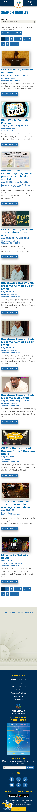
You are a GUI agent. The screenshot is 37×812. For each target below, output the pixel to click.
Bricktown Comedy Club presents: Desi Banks (17, 396)
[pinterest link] (25, 779)
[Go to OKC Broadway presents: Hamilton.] (15, 59)
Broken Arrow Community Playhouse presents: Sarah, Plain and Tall (16, 175)
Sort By (4, 19)
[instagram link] (18, 785)
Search (30, 1)
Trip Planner (18, 696)
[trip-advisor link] (25, 785)
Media (18, 690)
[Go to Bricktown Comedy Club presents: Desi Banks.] (15, 384)
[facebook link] (11, 779)
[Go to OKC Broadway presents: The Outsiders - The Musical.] (15, 219)
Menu (6, 1)
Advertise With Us (18, 693)
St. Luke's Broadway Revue (14, 556)
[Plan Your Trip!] (6, 805)
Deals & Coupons (18, 679)
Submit (30, 768)
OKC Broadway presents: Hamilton (17, 71)
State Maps (18, 683)
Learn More (8, 94)
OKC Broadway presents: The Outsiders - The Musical (17, 232)
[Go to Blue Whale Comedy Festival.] (15, 109)
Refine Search (10, 33)
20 (28, 27)
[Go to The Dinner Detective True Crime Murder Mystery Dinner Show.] (15, 491)
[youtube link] (11, 785)
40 (31, 27)
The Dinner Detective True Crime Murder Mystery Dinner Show (15, 504)
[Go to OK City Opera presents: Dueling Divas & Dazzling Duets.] (15, 437)
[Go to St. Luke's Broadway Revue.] (15, 544)
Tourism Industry (18, 686)
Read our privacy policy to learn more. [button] (18, 804)
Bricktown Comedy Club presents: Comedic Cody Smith (17, 286)
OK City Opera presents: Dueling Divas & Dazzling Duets (18, 451)
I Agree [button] (18, 809)
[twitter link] (18, 779)
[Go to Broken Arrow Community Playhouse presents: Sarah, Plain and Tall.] (15, 160)
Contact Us (18, 700)
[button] (6, 3)
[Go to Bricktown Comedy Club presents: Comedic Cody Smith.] (15, 272)
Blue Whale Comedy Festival (14, 121)
